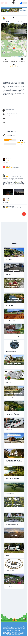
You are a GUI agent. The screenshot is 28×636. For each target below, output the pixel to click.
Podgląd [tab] (8, 21)
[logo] (14, 2)
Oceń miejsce (22, 61)
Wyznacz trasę (6, 61)
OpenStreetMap (19, 56)
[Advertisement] (14, 74)
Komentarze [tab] (20, 21)
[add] (24, 214)
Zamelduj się (14, 61)
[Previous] (3, 31)
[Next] (25, 31)
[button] (14, 48)
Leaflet (13, 56)
